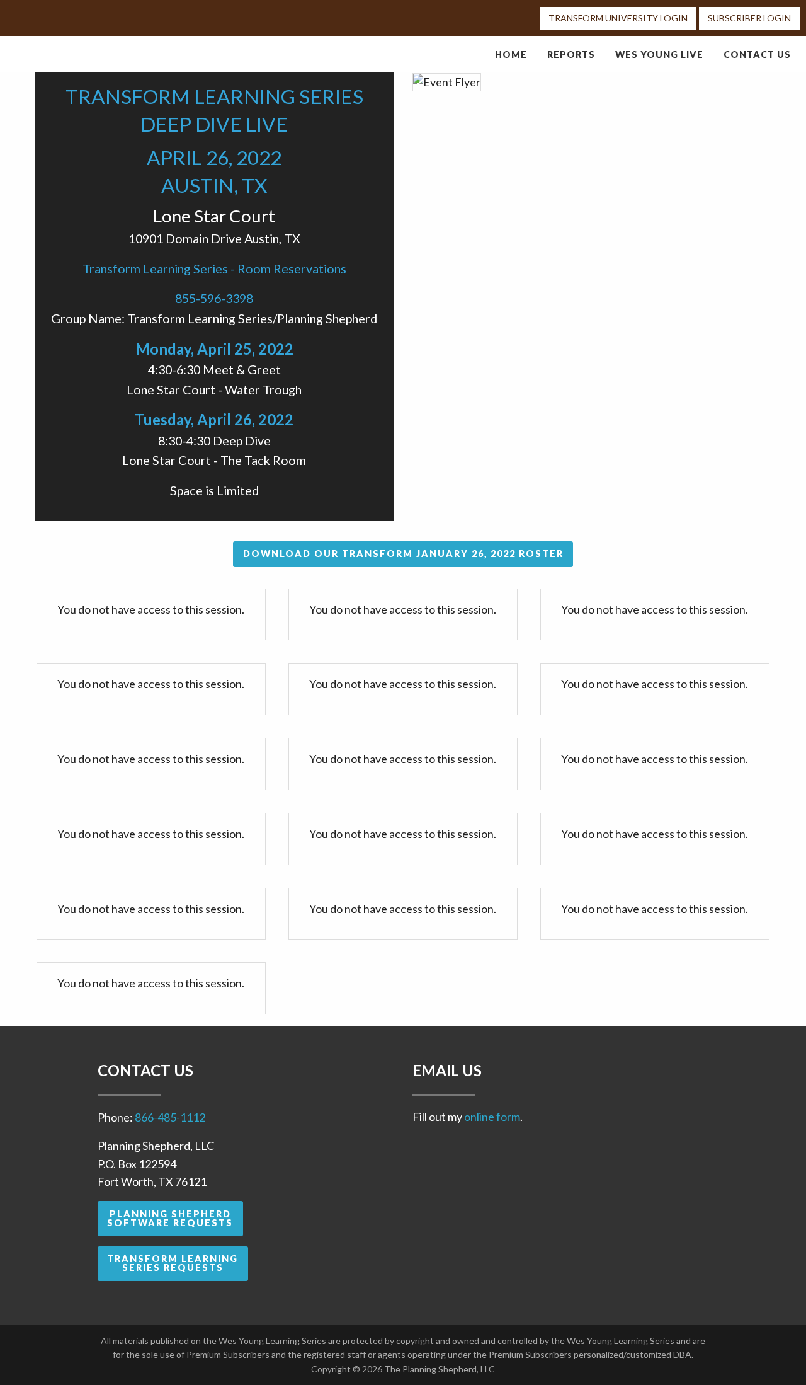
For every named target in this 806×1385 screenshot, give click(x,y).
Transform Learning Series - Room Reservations (214, 268)
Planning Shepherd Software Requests (170, 1218)
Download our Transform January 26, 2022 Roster (403, 553)
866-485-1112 (170, 1117)
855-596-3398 (214, 298)
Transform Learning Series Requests (172, 1263)
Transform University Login (618, 18)
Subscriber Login (749, 18)
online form (492, 1117)
